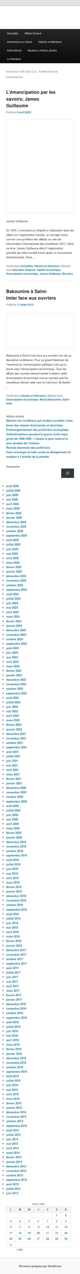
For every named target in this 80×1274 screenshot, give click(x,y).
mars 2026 (13, 508)
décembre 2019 (16, 842)
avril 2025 (12, 558)
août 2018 (12, 914)
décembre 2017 (16, 950)
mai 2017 (12, 981)
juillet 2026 (13, 490)
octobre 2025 (14, 531)
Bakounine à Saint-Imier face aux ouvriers (31, 294)
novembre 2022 (16, 684)
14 (47, 1227)
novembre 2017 (16, 954)
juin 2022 (12, 707)
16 (65, 1227)
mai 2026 (12, 499)
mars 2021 (13, 774)
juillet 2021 (13, 756)
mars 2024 (13, 616)
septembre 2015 (16, 1071)
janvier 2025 (14, 571)
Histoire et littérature (50, 42)
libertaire (67, 274)
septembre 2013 (16, 1180)
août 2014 (12, 1130)
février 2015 (13, 1103)
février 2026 (13, 513)
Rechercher (13, 466)
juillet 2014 (13, 1135)
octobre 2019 (14, 851)
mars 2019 (13, 882)
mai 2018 (12, 927)
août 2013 (12, 1184)
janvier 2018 (14, 945)
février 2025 (13, 567)
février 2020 (13, 833)
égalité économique (49, 270)
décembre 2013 (16, 1166)
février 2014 (13, 1157)
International (14, 50)
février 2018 (13, 941)
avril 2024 (12, 612)
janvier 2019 (14, 891)
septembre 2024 (16, 590)
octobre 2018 (14, 905)
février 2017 (13, 995)
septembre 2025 (16, 535)
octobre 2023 (14, 639)
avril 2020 (12, 824)
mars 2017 (13, 990)
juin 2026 (12, 495)
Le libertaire (14, 59)
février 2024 (13, 621)
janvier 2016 (14, 1054)
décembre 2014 (16, 1112)
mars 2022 (13, 720)
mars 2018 (13, 936)
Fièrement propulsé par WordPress (40, 1266)
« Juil (19, 1249)
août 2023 (12, 648)
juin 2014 (12, 1139)
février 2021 (13, 779)
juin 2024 (12, 603)
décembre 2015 (16, 1058)
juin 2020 (12, 815)
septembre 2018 (16, 909)
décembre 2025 (16, 522)
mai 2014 (12, 1144)
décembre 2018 (16, 896)
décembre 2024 (16, 576)
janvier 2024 (14, 626)
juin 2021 (12, 761)
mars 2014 (13, 1153)
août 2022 (12, 698)
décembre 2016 (16, 1004)
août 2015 (12, 1076)
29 (56, 1239)
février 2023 (13, 671)
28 (47, 1239)
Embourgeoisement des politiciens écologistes (37, 430)
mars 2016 (13, 1044)
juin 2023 (12, 652)
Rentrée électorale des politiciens (28, 447)
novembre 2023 (16, 635)
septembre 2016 (16, 1018)
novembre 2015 (16, 1063)
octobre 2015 (14, 1067)
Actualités (12, 33)
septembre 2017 (16, 963)
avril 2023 (12, 662)
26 (29, 1239)
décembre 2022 (16, 680)
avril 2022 (12, 716)
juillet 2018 (13, 918)
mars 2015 (13, 1099)
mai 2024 (12, 607)
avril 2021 (12, 770)
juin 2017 (12, 977)
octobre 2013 (14, 1175)
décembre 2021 (16, 734)
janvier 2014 (14, 1162)
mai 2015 (12, 1090)
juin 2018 (12, 923)
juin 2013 (12, 1193)
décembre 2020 (16, 788)
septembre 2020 (16, 801)
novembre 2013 (16, 1171)
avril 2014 (12, 1148)
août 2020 (12, 806)
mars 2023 (13, 666)
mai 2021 (12, 765)
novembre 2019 (16, 846)
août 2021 (12, 752)
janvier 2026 (14, 517)
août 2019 (12, 860)
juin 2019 (12, 869)
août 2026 (12, 486)
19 (29, 1233)
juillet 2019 (13, 864)
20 (38, 1233)
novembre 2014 (16, 1116)
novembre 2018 (16, 900)
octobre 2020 (14, 797)
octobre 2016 (14, 1013)
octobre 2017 (14, 959)
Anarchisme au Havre (19, 42)
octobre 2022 (14, 688)
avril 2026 (12, 504)
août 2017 (12, 968)
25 (20, 1239)
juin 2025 (12, 549)
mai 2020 (12, 819)
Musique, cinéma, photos (42, 50)
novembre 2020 (16, 792)
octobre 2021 (14, 743)
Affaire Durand (33, 33)
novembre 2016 (16, 1008)
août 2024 (12, 594)
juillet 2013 (13, 1189)
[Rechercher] (67, 473)
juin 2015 (12, 1085)
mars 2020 (13, 828)
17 (10, 1233)
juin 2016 (12, 1031)
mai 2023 (12, 657)
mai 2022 (12, 711)
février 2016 (13, 1049)
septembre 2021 (16, 747)
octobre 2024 (14, 585)
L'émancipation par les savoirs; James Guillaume (30, 99)
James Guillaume (50, 274)
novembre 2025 (16, 526)
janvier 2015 (14, 1108)
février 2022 (13, 725)
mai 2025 (12, 553)
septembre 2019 (16, 855)
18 (20, 1233)
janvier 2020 (14, 837)
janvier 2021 (14, 783)
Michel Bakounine (50, 399)
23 (65, 1233)
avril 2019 (12, 878)
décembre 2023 (16, 630)
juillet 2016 (13, 1026)
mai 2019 (12, 873)
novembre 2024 (16, 580)
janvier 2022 (14, 729)
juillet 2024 (13, 598)
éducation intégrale (24, 270)
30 (65, 1239)
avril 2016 (12, 1040)
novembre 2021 (16, 738)
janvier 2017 (14, 999)
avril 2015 (12, 1094)
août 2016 (12, 1022)
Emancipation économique (22, 274)
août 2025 (12, 540)
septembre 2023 (16, 643)
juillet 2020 (13, 810)
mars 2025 (13, 562)
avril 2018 (12, 932)
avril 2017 (12, 986)
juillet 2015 (13, 1080)
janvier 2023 (14, 675)
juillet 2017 (13, 972)
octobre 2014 (14, 1121)
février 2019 (13, 887)
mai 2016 (12, 1035)
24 (10, 1239)
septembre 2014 (16, 1126)
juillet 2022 (13, 702)
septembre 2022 (16, 693)
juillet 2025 (13, 544)
